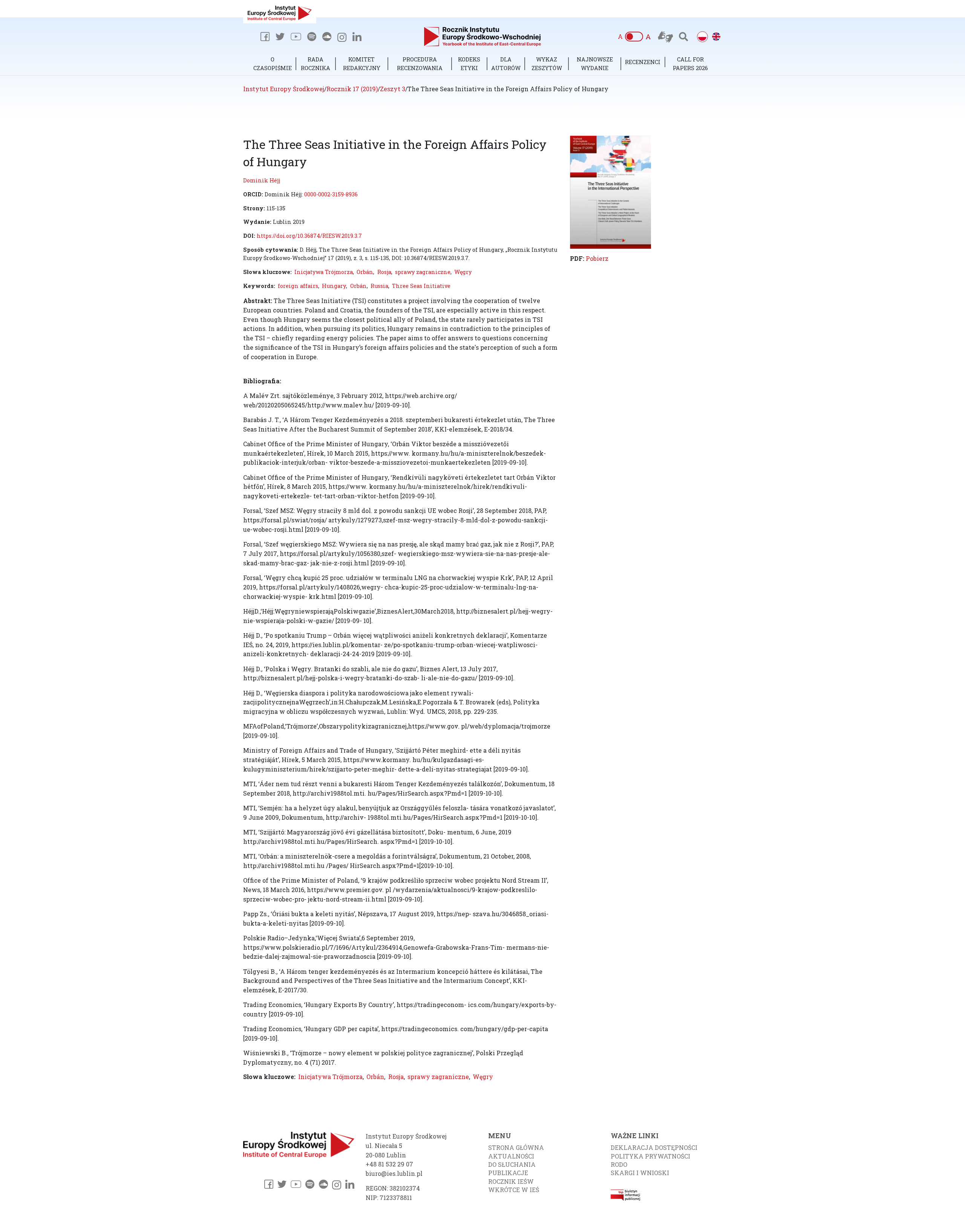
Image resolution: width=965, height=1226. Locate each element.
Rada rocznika (315, 63)
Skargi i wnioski (640, 1173)
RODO (619, 1164)
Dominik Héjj (261, 180)
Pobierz (597, 258)
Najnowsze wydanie (595, 63)
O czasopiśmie (272, 63)
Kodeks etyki (469, 63)
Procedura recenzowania (420, 63)
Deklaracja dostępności (654, 1147)
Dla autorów (506, 63)
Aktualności (511, 1156)
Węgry (463, 272)
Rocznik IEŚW (511, 1181)
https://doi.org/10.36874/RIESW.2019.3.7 (309, 235)
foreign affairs (298, 285)
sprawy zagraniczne (422, 272)
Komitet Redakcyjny (361, 63)
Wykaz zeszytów (547, 63)
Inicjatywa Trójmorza (323, 272)
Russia (379, 285)
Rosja (384, 272)
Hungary (334, 285)
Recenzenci (642, 62)
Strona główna (516, 1147)
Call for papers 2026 (690, 63)
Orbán (365, 272)
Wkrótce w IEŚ (513, 1190)
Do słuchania (512, 1164)
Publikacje (508, 1173)
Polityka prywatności (650, 1156)
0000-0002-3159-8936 (331, 194)
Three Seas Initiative (421, 285)
